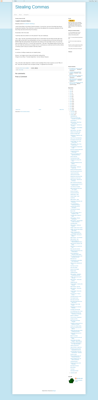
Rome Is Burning (74, 156)
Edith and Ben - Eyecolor (75, 286)
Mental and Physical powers (76, 169)
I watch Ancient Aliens (75, 173)
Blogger (54, 390)
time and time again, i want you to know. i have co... (75, 76)
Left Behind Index (74, 272)
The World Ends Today (75, 158)
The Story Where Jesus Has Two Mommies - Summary (76, 352)
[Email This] (31, 68)
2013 (71, 106)
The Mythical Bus (74, 223)
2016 (71, 101)
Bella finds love (73, 258)
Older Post (62, 109)
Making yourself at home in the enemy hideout (76, 251)
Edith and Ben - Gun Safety (76, 130)
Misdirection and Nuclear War (76, 176)
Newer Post (18, 109)
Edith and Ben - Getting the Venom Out (76, 167)
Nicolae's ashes (74, 354)
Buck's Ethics (73, 367)
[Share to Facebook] (36, 68)
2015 (71, 103)
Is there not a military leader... (76, 326)
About (20, 14)
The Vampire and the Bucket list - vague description (76, 343)
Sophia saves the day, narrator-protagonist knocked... (77, 331)
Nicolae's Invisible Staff (75, 133)
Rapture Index (73, 270)
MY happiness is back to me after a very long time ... (75, 69)
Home (15, 14)
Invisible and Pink (74, 318)
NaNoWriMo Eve (74, 116)
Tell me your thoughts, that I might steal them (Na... (76, 154)
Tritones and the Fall (74, 345)
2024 (71, 91)
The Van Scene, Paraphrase (76, 317)
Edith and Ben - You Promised (76, 237)
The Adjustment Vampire (75, 209)
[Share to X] (34, 68)
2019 (71, 96)
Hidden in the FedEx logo (75, 131)
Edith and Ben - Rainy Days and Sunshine (76, 123)
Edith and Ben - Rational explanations (75, 219)
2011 (71, 109)
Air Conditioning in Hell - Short (76, 311)
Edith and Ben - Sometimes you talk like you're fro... (76, 275)
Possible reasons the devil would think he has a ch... (76, 349)
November (73, 113)
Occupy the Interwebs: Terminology (75, 152)
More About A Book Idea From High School (76, 302)
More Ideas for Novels (75, 299)
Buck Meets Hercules (75, 365)
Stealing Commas (32, 7)
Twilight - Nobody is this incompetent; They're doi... (76, 233)
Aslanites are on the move (76, 178)
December (73, 111)
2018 (71, 98)
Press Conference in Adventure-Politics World (76, 254)
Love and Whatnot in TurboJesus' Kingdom (75, 204)
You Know (72, 369)
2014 (71, 104)
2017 (71, 99)
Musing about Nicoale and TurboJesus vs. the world (76, 313)
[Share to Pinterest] (37, 68)
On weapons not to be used (76, 139)
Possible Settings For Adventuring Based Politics (76, 241)
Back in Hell (73, 210)
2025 (71, 89)
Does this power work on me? (76, 171)
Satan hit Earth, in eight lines (76, 347)
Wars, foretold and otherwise (76, 182)
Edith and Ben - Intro (74, 239)
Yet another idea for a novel (76, 296)
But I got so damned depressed (77, 149)
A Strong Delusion (74, 361)
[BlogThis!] (33, 68)
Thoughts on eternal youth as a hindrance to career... (77, 324)
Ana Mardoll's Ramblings (29, 23)
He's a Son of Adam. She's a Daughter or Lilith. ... (76, 213)
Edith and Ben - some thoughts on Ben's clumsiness (77, 221)
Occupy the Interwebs (75, 192)
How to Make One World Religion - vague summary (76, 341)
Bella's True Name (74, 335)
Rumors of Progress (74, 191)
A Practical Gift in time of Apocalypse (75, 207)
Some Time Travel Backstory (76, 138)
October (72, 114)
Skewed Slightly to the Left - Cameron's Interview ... (76, 356)
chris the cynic (80, 378)
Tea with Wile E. (74, 120)
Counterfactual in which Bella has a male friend (76, 261)
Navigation (26, 14)
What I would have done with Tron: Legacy (76, 189)
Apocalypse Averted (74, 370)
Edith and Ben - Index (75, 199)
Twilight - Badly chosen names (76, 227)
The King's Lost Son (74, 265)
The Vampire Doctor (74, 298)
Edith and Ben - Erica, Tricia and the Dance (76, 145)
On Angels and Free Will (75, 309)
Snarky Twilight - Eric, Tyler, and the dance (76, 142)
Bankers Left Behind (74, 315)
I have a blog (21, 69)
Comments (73, 197)
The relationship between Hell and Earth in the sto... (76, 257)
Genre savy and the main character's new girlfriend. (76, 118)
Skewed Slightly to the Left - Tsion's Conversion (76, 359)
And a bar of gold (74, 267)
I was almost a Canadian (75, 186)
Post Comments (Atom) (25, 111)
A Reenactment (73, 165)
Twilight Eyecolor (74, 282)
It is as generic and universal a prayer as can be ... (76, 185)
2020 (71, 94)
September (73, 372)
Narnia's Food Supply (75, 269)
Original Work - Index (75, 194)
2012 (71, 108)
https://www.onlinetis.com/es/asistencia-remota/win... (75, 80)
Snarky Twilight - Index (75, 196)
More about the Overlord (75, 248)
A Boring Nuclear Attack (75, 174)
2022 (71, 93)
